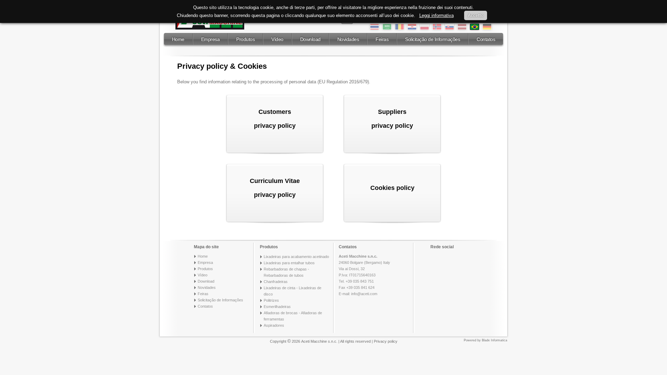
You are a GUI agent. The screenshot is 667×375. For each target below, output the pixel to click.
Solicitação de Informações (432, 39)
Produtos (245, 39)
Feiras (382, 39)
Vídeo (277, 39)
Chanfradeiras (276, 282)
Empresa (210, 39)
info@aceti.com (364, 294)
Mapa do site (206, 246)
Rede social (442, 246)
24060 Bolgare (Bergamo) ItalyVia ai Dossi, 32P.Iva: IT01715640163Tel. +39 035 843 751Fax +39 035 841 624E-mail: (364, 275)
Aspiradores (274, 325)
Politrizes (271, 300)
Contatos (486, 39)
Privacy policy (385, 341)
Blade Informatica (494, 340)
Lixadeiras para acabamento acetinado (296, 257)
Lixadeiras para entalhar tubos (289, 263)
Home (178, 39)
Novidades (348, 39)
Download (310, 39)
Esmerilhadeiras (277, 307)
